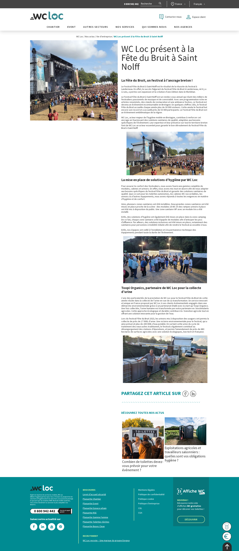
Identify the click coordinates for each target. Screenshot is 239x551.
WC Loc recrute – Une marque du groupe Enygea (106, 540)
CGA (140, 512)
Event (71, 26)
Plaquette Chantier (92, 498)
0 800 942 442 (131, 4)
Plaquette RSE (90, 512)
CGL (140, 508)
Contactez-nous (173, 16)
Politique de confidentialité (151, 494)
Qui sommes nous (154, 26)
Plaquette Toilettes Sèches (96, 521)
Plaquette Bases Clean (94, 526)
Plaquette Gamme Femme (95, 517)
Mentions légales (146, 489)
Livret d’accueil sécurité (94, 494)
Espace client (199, 16)
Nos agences (183, 26)
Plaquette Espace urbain (94, 508)
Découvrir (191, 519)
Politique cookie (146, 498)
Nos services (125, 26)
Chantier (53, 26)
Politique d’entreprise (148, 503)
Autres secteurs (95, 26)
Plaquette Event (90, 503)
